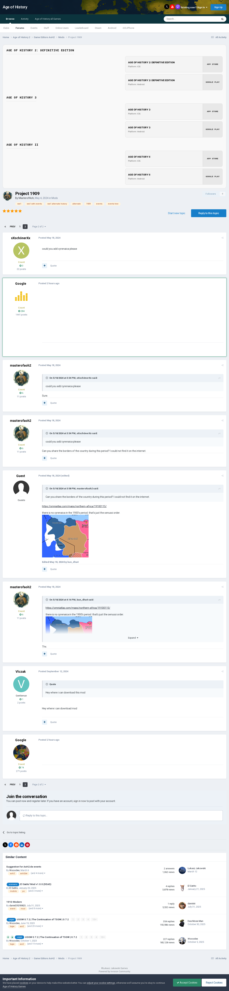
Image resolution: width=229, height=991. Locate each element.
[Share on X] (5, 844)
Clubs (6, 28)
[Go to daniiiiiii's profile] (182, 905)
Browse (10, 19)
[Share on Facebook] (10, 844)
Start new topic (176, 213)
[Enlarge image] (65, 536)
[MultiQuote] (44, 265)
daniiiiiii (191, 903)
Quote (53, 265)
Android (112, 28)
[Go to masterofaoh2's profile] (21, 378)
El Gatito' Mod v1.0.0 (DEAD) (35, 884)
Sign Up (218, 7)
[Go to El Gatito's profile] (182, 887)
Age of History (15, 7)
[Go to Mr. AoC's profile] (21, 296)
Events (34, 28)
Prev (12, 226)
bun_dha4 (82, 599)
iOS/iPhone (128, 28)
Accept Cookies (188, 982)
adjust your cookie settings (101, 983)
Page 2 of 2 (38, 226)
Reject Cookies (214, 982)
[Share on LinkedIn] (21, 844)
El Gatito (13, 888)
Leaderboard (81, 28)
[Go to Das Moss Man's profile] (182, 923)
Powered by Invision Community (114, 971)
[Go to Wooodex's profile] (182, 940)
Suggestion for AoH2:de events (23, 866)
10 (102, 937)
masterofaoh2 (20, 365)
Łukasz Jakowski (197, 868)
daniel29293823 (17, 905)
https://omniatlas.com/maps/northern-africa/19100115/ (74, 506)
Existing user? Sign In (193, 7)
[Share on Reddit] (16, 844)
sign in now (80, 801)
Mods (55, 198)
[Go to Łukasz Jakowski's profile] (182, 870)
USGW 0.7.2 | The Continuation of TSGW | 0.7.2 (43, 919)
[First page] (5, 226)
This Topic (209, 19)
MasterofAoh (26, 198)
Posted (49, 237)
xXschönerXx (20, 238)
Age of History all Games (48, 19)
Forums (20, 28)
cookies (24, 983)
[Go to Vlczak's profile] (21, 684)
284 (22, 311)
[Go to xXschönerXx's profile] (21, 251)
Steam (98, 28)
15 (94, 919)
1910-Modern (14, 901)
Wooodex (14, 870)
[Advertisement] (107, 317)
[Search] (222, 19)
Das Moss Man (195, 921)
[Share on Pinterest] (27, 844)
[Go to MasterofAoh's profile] (7, 196)
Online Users (62, 28)
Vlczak (21, 671)
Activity (24, 19)
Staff (46, 28)
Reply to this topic (208, 213)
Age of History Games (14, 986)
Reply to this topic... (36, 815)
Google (20, 283)
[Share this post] (222, 237)
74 (22, 767)
